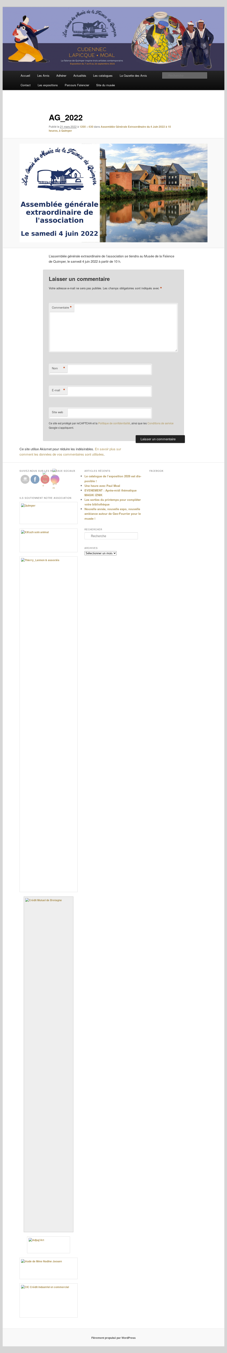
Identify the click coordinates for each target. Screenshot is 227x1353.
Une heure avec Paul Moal (102, 486)
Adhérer (61, 75)
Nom (58, 368)
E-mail (58, 390)
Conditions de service (160, 423)
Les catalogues (103, 75)
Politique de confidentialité (114, 423)
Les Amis (43, 75)
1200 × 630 (86, 127)
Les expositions (48, 85)
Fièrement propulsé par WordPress (113, 1338)
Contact (26, 85)
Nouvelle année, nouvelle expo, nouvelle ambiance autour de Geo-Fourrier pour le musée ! (112, 513)
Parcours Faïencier (77, 85)
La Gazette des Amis (133, 75)
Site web (57, 412)
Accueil (25, 75)
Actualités (79, 75)
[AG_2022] (113, 193)
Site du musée (105, 85)
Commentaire (62, 307)
